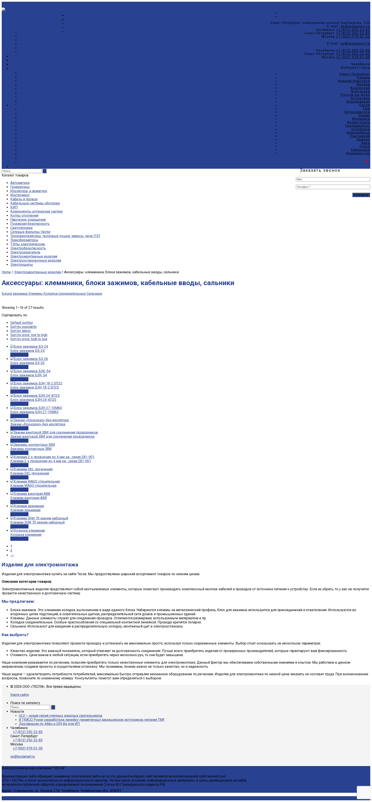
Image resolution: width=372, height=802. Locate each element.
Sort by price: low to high (28, 335)
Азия (22, 154)
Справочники (29, 118)
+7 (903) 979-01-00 (353, 36)
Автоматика (19, 183)
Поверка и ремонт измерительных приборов (55, 101)
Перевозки (28, 81)
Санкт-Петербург (354, 74)
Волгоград (360, 91)
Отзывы (25, 48)
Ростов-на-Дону (355, 94)
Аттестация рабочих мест (39, 89)
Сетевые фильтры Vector (30, 232)
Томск (364, 146)
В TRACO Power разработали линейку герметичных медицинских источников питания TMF (92, 720)
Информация (20, 105)
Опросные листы (32, 113)
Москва (363, 84)
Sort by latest (20, 331)
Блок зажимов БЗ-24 (27, 351)
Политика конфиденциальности (44, 52)
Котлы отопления (24, 215)
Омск (365, 143)
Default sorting (21, 323)
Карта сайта (19, 695)
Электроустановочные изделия (35, 260)
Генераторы (20, 187)
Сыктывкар (360, 136)
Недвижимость (31, 163)
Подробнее (19, 355)
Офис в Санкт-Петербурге (87, 24)
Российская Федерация (38, 134)
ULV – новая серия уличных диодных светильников (60, 716)
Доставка (18, 60)
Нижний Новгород (354, 81)
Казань (363, 77)
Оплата (16, 64)
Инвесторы (28, 158)
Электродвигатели (25, 252)
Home (6, 272)
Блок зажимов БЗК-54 (28, 375)
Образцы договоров (35, 126)
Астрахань (360, 98)
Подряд (16, 68)
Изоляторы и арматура (28, 191)
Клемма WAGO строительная (33, 486)
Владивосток (358, 153)
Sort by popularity (23, 327)
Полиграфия (29, 93)
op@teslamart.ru (355, 26)
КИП (14, 207)
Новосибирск (358, 132)
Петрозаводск (357, 112)
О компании (75, 19)
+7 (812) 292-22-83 (353, 29)
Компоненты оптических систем (36, 211)
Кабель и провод (24, 199)
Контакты (18, 167)
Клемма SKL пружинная (29, 473)
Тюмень (363, 139)
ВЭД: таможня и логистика (40, 142)
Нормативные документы (40, 109)
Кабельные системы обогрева (35, 203)
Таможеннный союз (35, 138)
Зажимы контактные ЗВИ (31, 449)
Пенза (364, 105)
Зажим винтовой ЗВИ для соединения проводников (52, 436)
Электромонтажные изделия (33, 256)
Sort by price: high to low (28, 339)
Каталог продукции (81, 15)
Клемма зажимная (25, 510)
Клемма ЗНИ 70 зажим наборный (37, 522)
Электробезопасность (28, 248)
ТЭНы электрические (27, 244)
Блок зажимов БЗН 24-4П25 (33, 400)
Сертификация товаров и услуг (44, 73)
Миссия (25, 40)
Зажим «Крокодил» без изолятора (37, 424)
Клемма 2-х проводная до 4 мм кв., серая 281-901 (50, 461)
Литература (28, 122)
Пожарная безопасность (30, 224)
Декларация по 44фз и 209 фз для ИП (49, 724)
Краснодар (360, 88)
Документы (75, 28)
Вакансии (73, 32)
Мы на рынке (30, 36)
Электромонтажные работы (41, 97)
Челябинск (360, 129)
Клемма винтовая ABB (28, 498)
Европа (25, 150)
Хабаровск (360, 149)
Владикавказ (358, 101)
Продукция (19, 56)
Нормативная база (33, 130)
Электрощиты (21, 265)
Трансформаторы (24, 240)
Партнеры (27, 44)
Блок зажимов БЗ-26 (27, 363)
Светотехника (21, 228)
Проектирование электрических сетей (50, 85)
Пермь (364, 115)
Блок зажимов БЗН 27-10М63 (34, 412)
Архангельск (358, 122)
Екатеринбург (358, 125)
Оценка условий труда (37, 77)
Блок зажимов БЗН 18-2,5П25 (34, 387)
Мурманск (361, 119)
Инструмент (20, 195)
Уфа (366, 108)
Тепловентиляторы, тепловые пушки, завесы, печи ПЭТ (55, 236)
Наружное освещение (28, 220)
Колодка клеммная (25, 535)
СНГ (22, 146)
